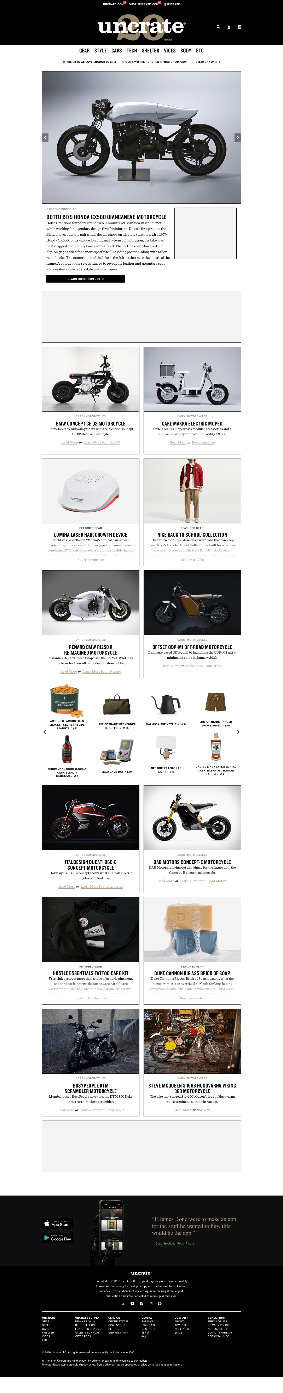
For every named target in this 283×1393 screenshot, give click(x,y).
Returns (114, 1328)
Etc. (45, 1340)
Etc (200, 50)
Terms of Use (217, 1321)
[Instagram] (150, 1303)
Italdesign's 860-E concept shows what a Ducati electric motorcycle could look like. (91, 875)
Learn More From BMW (101, 442)
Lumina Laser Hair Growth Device (90, 534)
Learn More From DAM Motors (203, 881)
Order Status (118, 1321)
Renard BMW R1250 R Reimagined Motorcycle (90, 649)
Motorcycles (66, 209)
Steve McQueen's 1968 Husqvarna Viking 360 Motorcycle (192, 1088)
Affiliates (182, 1328)
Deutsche (149, 1328)
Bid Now (203, 1110)
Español (148, 1321)
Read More (69, 442)
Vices (170, 50)
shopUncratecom (144, 4)
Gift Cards (83, 1336)
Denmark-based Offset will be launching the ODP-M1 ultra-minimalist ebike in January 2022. (192, 655)
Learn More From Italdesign (102, 886)
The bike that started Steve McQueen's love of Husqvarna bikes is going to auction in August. (192, 1099)
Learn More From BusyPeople (102, 1110)
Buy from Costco (192, 998)
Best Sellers (85, 1325)
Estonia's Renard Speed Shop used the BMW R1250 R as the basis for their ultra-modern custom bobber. (91, 660)
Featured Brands (88, 1328)
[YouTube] (132, 1303)
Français (148, 1325)
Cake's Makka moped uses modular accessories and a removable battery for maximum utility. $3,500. (192, 431)
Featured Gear (90, 528)
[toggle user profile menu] (229, 27)
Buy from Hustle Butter (90, 998)
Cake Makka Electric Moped (192, 423)
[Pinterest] (159, 1303)
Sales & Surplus (87, 1332)
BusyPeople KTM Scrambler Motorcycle (91, 1088)
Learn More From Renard (101, 671)
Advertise (182, 1325)
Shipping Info (118, 1332)
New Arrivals (85, 1321)
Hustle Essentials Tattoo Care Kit (91, 973)
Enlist (179, 1332)
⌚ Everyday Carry (206, 62)
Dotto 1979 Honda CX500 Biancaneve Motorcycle (106, 217)
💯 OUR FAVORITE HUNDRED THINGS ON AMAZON (154, 62)
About (179, 1321)
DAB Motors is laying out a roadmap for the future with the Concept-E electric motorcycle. (192, 870)
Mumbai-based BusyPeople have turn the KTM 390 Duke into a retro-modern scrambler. (91, 1099)
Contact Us (116, 1325)
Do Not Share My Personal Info (220, 1334)
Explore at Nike (192, 559)
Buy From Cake (203, 442)
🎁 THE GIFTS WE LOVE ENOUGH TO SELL (90, 62)
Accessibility (218, 1328)
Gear (84, 50)
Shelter (150, 50)
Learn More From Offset (203, 666)
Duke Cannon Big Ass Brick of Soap (192, 973)
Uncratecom (113, 4)
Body (185, 50)
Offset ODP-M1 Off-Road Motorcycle (192, 646)
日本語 (145, 1332)
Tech (132, 50)
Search (218, 27)
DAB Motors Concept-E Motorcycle (192, 861)
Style (100, 50)
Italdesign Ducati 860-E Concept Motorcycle (91, 864)
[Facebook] (141, 1303)
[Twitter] (123, 1303)
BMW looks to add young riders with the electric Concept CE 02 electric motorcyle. (90, 431)
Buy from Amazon (90, 559)
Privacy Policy (219, 1325)
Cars (116, 50)
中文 (144, 1336)
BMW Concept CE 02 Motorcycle (91, 423)
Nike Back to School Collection (192, 534)
